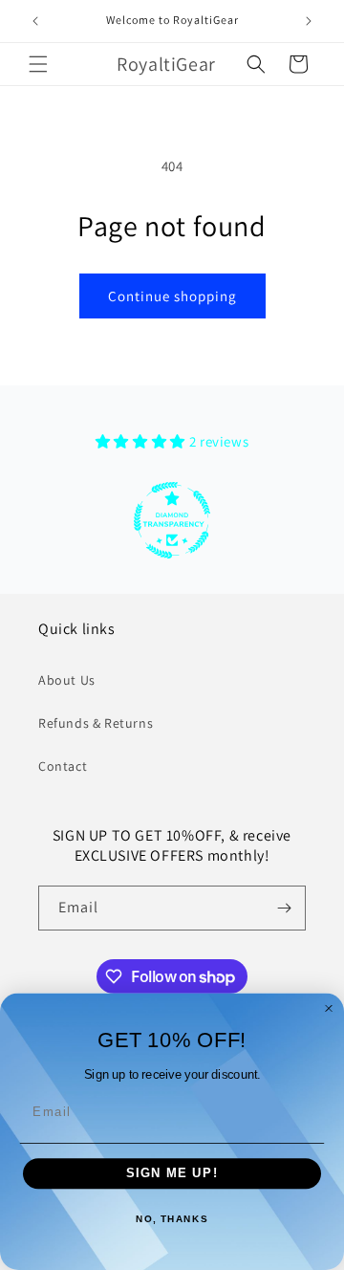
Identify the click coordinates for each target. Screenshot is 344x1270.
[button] (38, 64)
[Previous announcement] (35, 21)
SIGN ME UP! (172, 1173)
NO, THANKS (172, 1220)
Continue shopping (172, 296)
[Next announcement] (309, 21)
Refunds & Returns (95, 723)
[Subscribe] (284, 908)
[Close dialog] (328, 1008)
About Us (67, 680)
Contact (62, 766)
